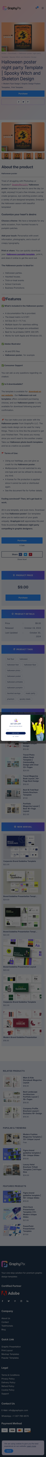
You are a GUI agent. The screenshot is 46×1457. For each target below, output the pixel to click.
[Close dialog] (44, 716)
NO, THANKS (16, 736)
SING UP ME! (15, 733)
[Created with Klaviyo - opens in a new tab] (23, 741)
